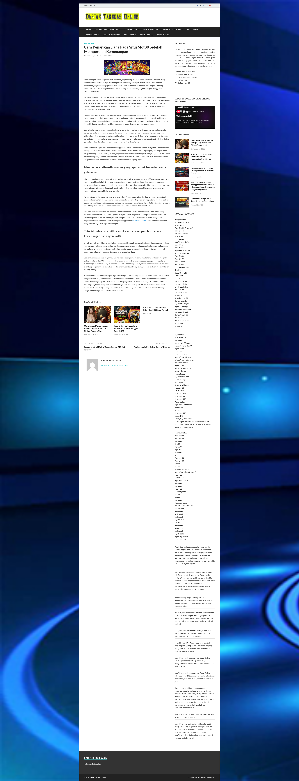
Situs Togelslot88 (181, 298)
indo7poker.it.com (182, 267)
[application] (195, 117)
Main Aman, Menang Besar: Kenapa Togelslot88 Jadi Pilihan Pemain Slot (96, 328)
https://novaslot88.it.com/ (185, 472)
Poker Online (163, 35)
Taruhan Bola (146, 35)
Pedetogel (179, 407)
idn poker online (181, 233)
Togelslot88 (179, 295)
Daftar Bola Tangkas (171, 30)
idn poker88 (179, 290)
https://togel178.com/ (183, 419)
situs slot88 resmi (139, 220)
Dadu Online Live (182, 273)
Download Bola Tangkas (106, 30)
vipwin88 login (180, 539)
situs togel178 (180, 393)
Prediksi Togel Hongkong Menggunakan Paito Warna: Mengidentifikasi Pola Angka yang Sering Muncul (203, 186)
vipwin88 (178, 351)
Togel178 (178, 452)
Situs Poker (179, 236)
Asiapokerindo (180, 219)
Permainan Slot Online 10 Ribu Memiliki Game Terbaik (155, 308)
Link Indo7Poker (181, 287)
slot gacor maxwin (182, 503)
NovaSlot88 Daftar (182, 222)
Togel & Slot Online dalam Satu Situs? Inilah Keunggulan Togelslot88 (127, 328)
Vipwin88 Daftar (181, 480)
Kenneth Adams (107, 56)
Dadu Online (180, 278)
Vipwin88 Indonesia (183, 309)
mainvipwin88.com (182, 343)
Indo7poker (179, 231)
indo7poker (179, 239)
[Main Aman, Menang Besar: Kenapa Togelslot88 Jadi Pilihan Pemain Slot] (97, 315)
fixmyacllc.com (180, 371)
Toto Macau (179, 382)
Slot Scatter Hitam (182, 253)
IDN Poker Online (182, 320)
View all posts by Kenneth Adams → (114, 365)
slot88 (177, 463)
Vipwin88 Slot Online (183, 405)
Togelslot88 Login (182, 304)
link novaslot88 (181, 433)
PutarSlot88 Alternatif (184, 228)
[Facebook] (197, 6)
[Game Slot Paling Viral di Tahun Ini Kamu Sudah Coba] (182, 199)
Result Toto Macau (182, 281)
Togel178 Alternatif (182, 469)
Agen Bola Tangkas (111, 35)
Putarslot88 (179, 438)
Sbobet (177, 497)
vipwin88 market (181, 354)
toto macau (179, 435)
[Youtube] (210, 6)
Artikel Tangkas (150, 30)
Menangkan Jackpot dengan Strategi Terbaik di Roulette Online (202, 170)
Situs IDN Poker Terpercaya (186, 615)
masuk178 (179, 416)
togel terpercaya (181, 536)
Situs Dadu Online (203, 658)
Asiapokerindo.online (92, 764)
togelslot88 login (181, 306)
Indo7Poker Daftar (182, 242)
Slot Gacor (179, 323)
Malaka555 (179, 477)
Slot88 (177, 410)
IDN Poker (179, 270)
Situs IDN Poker (181, 717)
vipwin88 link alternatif (184, 506)
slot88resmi (179, 508)
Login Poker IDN (181, 292)
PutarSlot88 (179, 247)
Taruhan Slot (92, 35)
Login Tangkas (130, 30)
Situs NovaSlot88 (182, 385)
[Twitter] (200, 6)
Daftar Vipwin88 (181, 315)
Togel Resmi (179, 334)
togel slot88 (179, 520)
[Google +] (207, 6)
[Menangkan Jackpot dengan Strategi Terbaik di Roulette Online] (182, 168)
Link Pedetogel (181, 379)
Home (88, 30)
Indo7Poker (179, 245)
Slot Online (192, 30)
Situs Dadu (179, 275)
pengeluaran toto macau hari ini (187, 696)
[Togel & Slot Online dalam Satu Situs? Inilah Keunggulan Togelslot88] (127, 315)
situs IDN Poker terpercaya (192, 630)
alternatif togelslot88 (183, 346)
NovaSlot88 (179, 225)
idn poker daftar (181, 284)
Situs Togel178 (180, 337)
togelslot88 (179, 348)
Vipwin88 (178, 340)
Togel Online (130, 35)
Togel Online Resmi (182, 376)
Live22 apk (205, 580)
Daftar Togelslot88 (182, 301)
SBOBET (178, 522)
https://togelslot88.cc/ (184, 368)
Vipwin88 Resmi (181, 312)
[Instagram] (203, 6)
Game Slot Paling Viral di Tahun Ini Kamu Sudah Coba (202, 199)
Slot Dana (178, 466)
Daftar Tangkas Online (98, 777)
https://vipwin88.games (184, 360)
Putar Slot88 (180, 261)
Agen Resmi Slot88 (182, 250)
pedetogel (179, 511)
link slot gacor (180, 374)
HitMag (212, 777)
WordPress (202, 777)
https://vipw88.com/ (183, 357)
